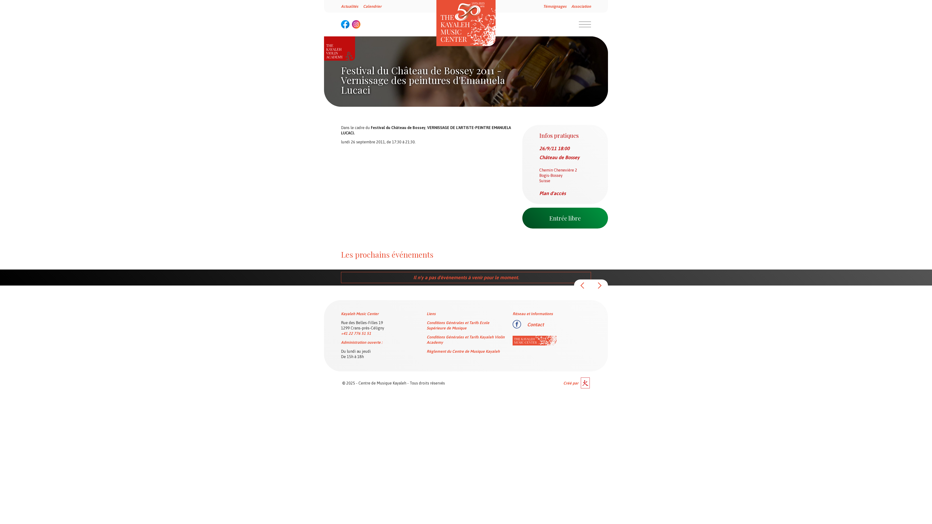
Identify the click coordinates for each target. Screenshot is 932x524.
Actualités (349, 6)
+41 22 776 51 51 (356, 333)
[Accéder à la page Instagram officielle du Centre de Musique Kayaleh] (356, 24)
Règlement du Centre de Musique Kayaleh (463, 351)
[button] (582, 285)
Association (581, 6)
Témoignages (554, 6)
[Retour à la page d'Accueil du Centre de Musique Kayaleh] (465, 23)
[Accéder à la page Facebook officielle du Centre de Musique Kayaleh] (345, 24)
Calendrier (372, 6)
